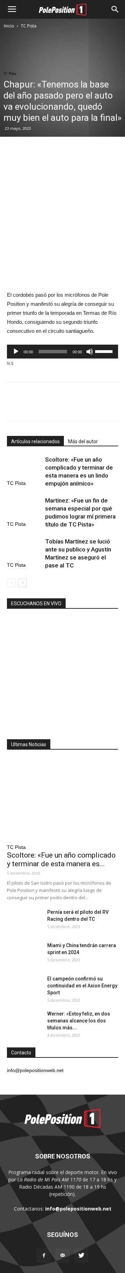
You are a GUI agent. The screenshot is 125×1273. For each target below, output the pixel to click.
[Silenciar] (89, 351)
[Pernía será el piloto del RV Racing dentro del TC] (24, 921)
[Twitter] (81, 1256)
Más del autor (83, 441)
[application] (62, 352)
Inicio (9, 26)
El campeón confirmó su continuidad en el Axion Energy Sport (82, 985)
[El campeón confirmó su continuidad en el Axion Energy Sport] (24, 987)
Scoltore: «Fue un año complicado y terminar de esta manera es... (61, 859)
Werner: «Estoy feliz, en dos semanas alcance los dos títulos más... (78, 1020)
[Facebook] (44, 1256)
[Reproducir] (15, 351)
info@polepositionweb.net (78, 1208)
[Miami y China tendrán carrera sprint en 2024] (24, 954)
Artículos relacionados (35, 441)
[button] (115, 9)
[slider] (105, 351)
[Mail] (62, 1256)
